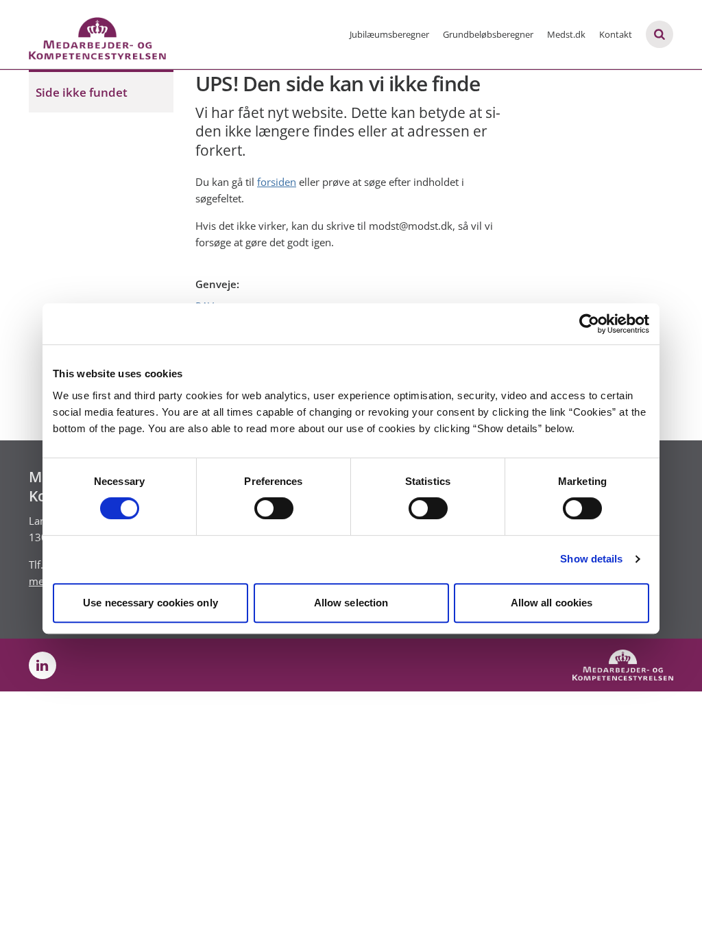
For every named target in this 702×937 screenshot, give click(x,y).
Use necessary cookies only (150, 602)
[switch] (273, 508)
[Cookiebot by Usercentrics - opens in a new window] (589, 323)
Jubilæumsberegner (389, 34)
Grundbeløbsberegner (488, 34)
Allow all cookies (552, 602)
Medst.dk (566, 34)
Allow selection (351, 602)
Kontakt (615, 34)
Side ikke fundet (82, 92)
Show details (591, 559)
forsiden (276, 182)
